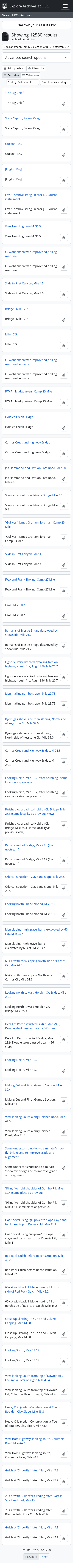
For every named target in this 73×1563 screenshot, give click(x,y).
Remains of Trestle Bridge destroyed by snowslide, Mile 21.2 (31, 633)
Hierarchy (38, 68)
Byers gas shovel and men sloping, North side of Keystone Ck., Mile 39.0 (35, 721)
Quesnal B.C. (13, 144)
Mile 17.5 (11, 334)
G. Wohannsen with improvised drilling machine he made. (31, 362)
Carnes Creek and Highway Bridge (27, 442)
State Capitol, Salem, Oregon (24, 118)
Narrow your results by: (36, 25)
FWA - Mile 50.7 (15, 605)
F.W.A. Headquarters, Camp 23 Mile (28, 391)
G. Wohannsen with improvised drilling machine (31, 254)
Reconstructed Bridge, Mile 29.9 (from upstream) (30, 847)
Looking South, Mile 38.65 (22, 1350)
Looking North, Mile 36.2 (21, 1060)
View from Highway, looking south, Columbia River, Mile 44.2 (34, 1441)
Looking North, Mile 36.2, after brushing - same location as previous (36, 780)
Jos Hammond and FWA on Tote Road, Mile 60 (35, 468)
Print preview (15, 68)
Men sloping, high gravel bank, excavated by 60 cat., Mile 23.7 (36, 932)
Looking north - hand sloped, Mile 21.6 (30, 904)
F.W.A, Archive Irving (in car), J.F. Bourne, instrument (31, 197)
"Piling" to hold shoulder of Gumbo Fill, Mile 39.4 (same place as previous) (34, 1190)
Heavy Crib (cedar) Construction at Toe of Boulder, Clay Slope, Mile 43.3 (32, 1409)
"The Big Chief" (14, 93)
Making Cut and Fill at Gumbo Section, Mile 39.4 (33, 1087)
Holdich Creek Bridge (19, 417)
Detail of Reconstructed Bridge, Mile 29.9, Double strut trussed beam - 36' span (32, 1026)
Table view (32, 75)
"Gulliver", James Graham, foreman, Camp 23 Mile (35, 525)
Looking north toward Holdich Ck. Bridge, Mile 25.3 (35, 995)
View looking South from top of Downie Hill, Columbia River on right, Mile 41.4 (34, 1378)
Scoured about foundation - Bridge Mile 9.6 (33, 495)
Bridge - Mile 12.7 (16, 309)
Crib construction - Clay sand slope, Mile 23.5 (35, 877)
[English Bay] (13, 169)
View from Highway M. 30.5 (23, 226)
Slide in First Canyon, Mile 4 (23, 554)
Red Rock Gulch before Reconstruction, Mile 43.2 (34, 1258)
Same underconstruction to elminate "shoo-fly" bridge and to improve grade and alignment (34, 1152)
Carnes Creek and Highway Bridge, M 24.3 (32, 751)
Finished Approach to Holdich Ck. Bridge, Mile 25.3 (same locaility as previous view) (35, 811)
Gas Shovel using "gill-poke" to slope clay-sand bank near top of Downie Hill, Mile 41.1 (36, 1222)
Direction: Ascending (54, 82)
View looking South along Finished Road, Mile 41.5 (35, 1119)
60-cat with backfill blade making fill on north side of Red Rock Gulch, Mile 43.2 (34, 1289)
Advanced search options (25, 57)
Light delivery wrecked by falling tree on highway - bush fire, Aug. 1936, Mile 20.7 (31, 664)
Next (44, 1557)
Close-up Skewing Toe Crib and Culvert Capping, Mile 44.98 (30, 1321)
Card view (13, 75)
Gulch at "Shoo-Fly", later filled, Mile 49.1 (31, 1527)
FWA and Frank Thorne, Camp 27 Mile (30, 579)
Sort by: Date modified (21, 82)
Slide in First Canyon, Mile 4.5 (24, 283)
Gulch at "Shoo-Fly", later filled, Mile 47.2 (31, 1470)
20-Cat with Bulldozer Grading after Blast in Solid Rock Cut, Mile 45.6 (34, 1498)
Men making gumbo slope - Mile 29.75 (30, 694)
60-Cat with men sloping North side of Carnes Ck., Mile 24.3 (35, 963)
